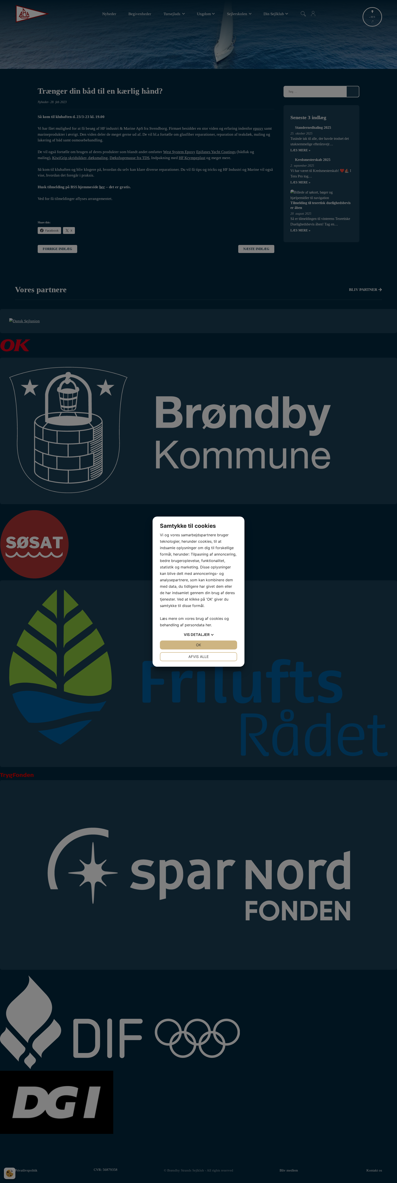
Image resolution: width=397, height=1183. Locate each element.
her (208, 625)
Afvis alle (198, 656)
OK (198, 645)
